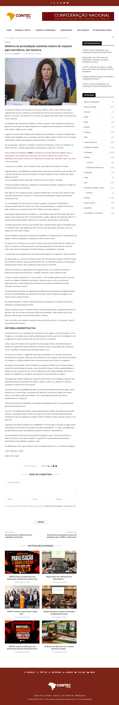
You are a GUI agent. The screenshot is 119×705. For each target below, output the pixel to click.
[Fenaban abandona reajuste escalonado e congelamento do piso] (59, 597)
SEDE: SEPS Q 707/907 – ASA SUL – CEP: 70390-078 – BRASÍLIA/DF (59, 695)
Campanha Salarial (99, 147)
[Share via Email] (56, 466)
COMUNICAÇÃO (66, 30)
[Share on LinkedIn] (49, 466)
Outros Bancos (99, 203)
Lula (21, 116)
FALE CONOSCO (83, 30)
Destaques (99, 152)
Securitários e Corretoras (99, 213)
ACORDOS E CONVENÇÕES (45, 30)
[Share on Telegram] (53, 466)
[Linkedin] (60, 3)
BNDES (99, 127)
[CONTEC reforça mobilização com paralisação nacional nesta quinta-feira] (22, 562)
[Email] (67, 3)
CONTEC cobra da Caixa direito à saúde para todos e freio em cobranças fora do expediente (97, 69)
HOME (9, 30)
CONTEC (16, 54)
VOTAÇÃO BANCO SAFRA (102, 30)
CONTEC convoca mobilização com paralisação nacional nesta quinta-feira (96, 85)
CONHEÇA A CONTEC (23, 30)
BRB (99, 137)
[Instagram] (57, 3)
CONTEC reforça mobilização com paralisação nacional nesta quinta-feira (96, 51)
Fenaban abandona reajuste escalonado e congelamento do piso (98, 77)
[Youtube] (64, 3)
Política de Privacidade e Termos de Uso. (60, 506)
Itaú (99, 183)
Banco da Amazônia (99, 102)
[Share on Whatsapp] (51, 466)
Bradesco (99, 132)
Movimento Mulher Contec (99, 188)
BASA (99, 117)
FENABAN (99, 172)
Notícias (99, 198)
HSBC (99, 177)
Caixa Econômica (99, 142)
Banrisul (99, 112)
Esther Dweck (54, 110)
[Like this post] (44, 466)
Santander (99, 208)
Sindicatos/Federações (100, 167)
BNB (99, 122)
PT (31, 116)
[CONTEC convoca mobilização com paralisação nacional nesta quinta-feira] (22, 632)
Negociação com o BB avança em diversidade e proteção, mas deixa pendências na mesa (95, 59)
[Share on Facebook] (46, 466)
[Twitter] (54, 3)
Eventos (99, 157)
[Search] (113, 37)
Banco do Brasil (99, 107)
